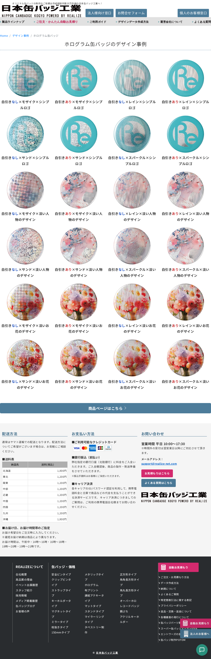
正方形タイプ (128, 574)
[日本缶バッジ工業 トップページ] (174, 499)
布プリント (92, 590)
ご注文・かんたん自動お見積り (57, 22)
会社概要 (21, 574)
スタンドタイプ (94, 611)
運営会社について (171, 22)
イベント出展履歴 (27, 585)
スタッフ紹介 (24, 590)
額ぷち (124, 611)
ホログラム (92, 585)
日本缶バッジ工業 (107, 652)
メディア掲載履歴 (27, 601)
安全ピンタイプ (61, 574)
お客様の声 (23, 611)
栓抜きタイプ (60, 627)
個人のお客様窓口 (193, 12)
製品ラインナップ (13, 22)
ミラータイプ (60, 622)
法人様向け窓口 (99, 12)
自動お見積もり (178, 567)
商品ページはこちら (105, 408)
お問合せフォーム (131, 12)
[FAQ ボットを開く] (202, 650)
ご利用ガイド (98, 22)
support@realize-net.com (159, 464)
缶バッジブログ (25, 606)
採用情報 (21, 595)
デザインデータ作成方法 (133, 22)
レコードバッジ (129, 606)
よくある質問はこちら (158, 483)
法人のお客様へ (200, 634)
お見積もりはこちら (157, 473)
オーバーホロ (128, 601)
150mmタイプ (61, 632)
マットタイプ (93, 606)
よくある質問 (202, 22)
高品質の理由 (24, 579)
